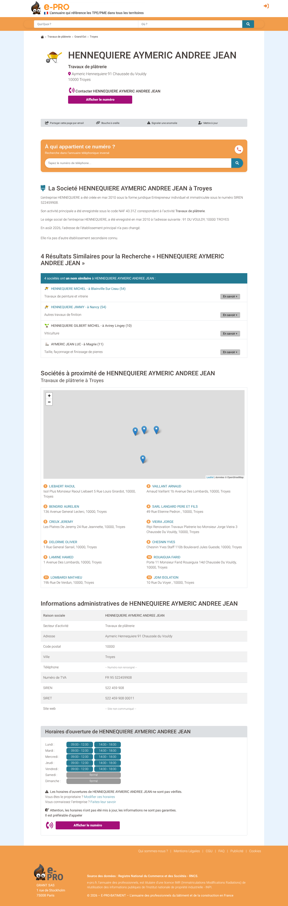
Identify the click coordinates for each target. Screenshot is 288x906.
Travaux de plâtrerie (59, 36)
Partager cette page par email (66, 123)
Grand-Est (80, 36)
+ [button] (49, 395)
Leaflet (210, 477)
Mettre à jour (210, 123)
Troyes (94, 36)
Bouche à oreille (109, 123)
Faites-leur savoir (103, 802)
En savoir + (230, 296)
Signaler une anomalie (163, 123)
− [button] (49, 402)
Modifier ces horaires (99, 797)
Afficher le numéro (100, 100)
